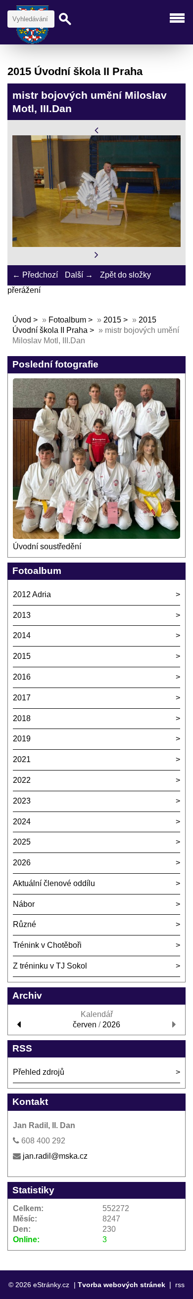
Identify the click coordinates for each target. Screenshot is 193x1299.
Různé (24, 924)
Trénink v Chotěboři (47, 945)
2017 (22, 697)
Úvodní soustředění (47, 546)
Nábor (24, 904)
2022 (22, 780)
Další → (79, 275)
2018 (22, 718)
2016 (22, 677)
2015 (112, 320)
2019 (22, 738)
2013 (22, 615)
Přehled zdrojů (38, 1072)
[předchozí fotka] (96, 129)
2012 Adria (32, 594)
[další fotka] (96, 254)
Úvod (21, 320)
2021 (22, 759)
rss (180, 1285)
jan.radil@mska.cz (55, 1156)
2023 (22, 801)
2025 (22, 842)
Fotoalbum (67, 320)
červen (84, 1024)
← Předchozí (35, 275)
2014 (22, 635)
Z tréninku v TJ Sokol (50, 966)
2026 (22, 862)
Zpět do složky (125, 275)
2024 (22, 821)
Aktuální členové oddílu (54, 883)
